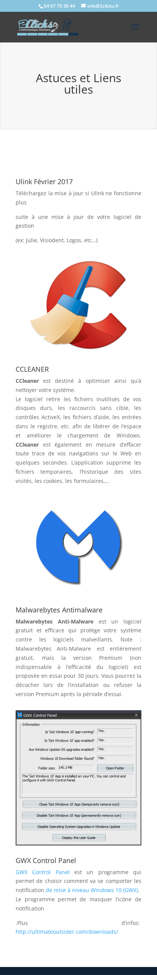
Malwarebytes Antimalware (59, 609)
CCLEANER (32, 369)
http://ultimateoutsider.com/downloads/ (67, 931)
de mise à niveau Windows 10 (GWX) (92, 890)
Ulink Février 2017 (44, 181)
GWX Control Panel (46, 860)
